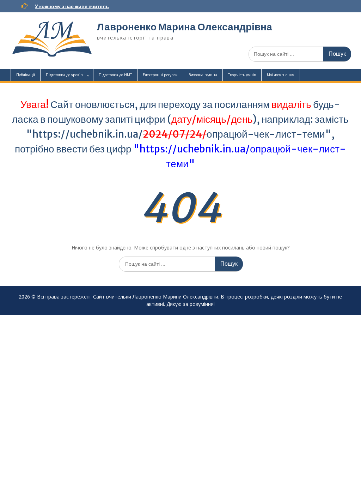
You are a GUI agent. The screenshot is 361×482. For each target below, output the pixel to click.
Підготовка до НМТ (115, 74)
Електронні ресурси (160, 74)
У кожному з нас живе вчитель (72, 6)
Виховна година (203, 74)
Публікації (25, 74)
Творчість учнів (242, 74)
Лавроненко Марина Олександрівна (184, 26)
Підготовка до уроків (64, 74)
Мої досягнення (280, 74)
